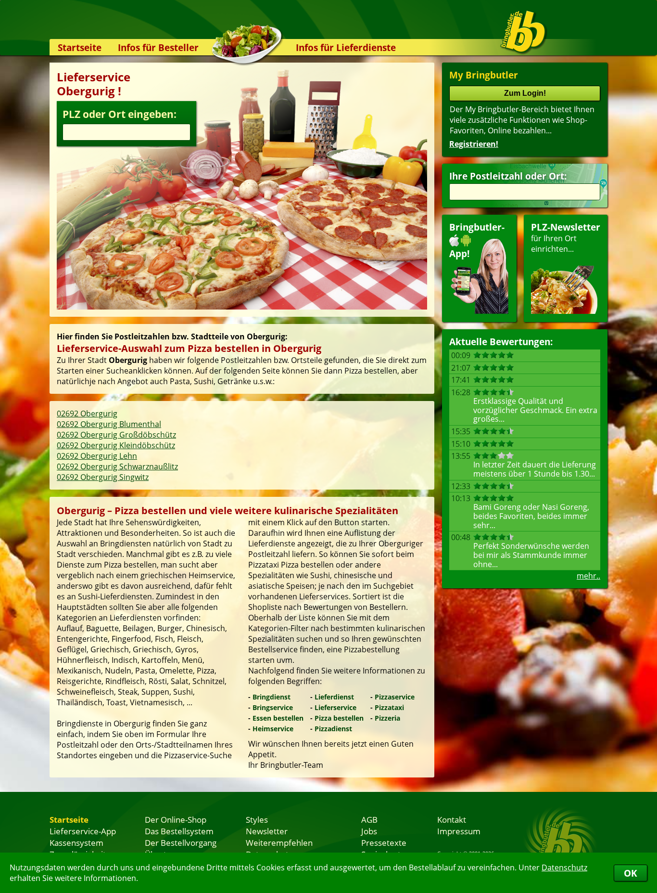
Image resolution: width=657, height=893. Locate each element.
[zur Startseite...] (523, 32)
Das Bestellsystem (179, 831)
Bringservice (273, 707)
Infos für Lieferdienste (346, 47)
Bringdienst (272, 696)
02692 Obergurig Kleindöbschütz (116, 445)
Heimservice (273, 728)
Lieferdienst (334, 696)
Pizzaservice (395, 696)
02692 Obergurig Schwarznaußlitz (117, 466)
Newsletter (267, 831)
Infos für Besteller (158, 47)
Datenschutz (564, 867)
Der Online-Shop (175, 819)
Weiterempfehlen (279, 842)
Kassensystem (76, 842)
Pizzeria (387, 718)
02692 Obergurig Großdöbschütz (116, 434)
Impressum (458, 831)
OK (630, 873)
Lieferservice (335, 707)
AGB (369, 819)
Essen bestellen (278, 718)
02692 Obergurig (87, 413)
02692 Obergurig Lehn (97, 456)
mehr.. (588, 575)
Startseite (79, 47)
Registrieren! (473, 144)
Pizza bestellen (339, 718)
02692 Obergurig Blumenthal (109, 424)
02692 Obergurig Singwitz (103, 477)
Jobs (369, 831)
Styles (257, 819)
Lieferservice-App (83, 831)
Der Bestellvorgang (180, 842)
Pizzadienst (333, 728)
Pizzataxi (389, 707)
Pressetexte (383, 842)
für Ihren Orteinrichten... (565, 237)
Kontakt (451, 819)
